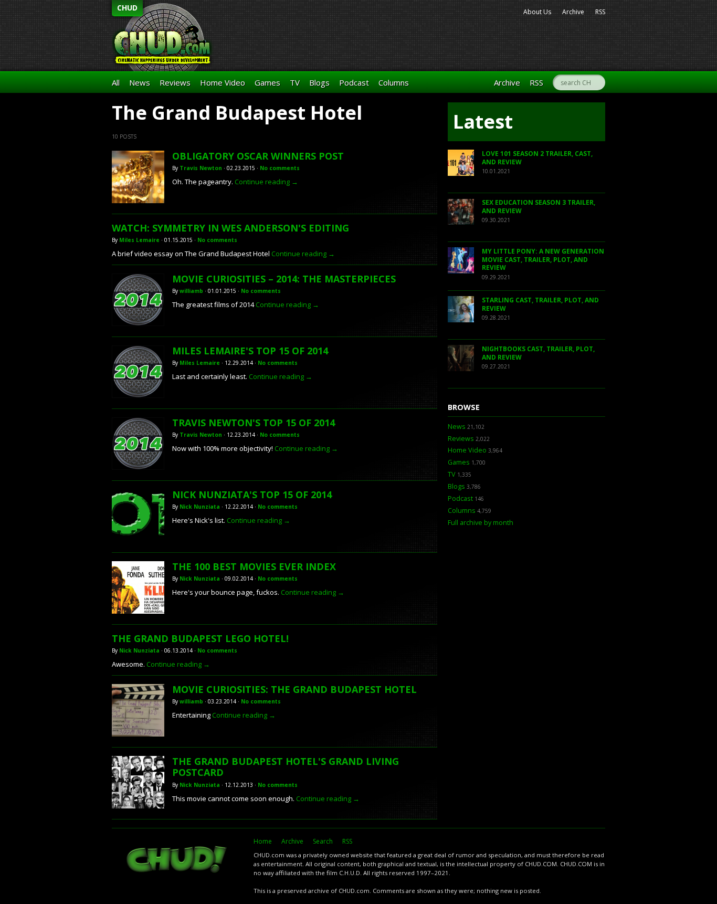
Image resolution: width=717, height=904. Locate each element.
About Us (537, 11)
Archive (573, 11)
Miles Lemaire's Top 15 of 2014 (250, 350)
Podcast (354, 82)
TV (295, 82)
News (139, 82)
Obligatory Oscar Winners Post (258, 156)
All (116, 82)
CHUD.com (177, 860)
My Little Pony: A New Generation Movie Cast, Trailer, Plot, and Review (543, 259)
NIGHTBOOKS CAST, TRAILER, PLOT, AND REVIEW (538, 353)
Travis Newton (201, 168)
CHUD (127, 8)
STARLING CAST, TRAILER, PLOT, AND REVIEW (540, 304)
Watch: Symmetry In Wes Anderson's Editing (230, 228)
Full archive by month (480, 522)
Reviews (175, 82)
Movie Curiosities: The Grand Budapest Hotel (294, 689)
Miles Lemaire (139, 240)
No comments (280, 168)
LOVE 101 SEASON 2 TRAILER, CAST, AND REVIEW (537, 157)
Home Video (222, 82)
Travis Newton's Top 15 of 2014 (253, 422)
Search (323, 841)
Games (267, 82)
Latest (483, 121)
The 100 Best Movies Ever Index (254, 566)
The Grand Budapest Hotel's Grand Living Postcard (285, 767)
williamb (191, 291)
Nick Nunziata (200, 506)
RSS (600, 11)
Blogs (319, 82)
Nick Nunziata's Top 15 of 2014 (252, 494)
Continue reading (266, 181)
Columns (393, 82)
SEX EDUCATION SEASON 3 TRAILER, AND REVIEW (538, 206)
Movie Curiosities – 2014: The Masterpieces (284, 278)
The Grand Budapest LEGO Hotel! (200, 638)
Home (263, 841)
